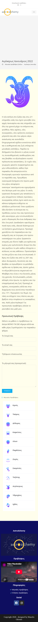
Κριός (15, 405)
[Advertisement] (19, 39)
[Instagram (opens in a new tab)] (20, 5)
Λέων (15, 441)
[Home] (2, 64)
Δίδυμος (16, 423)
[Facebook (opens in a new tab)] (18, 5)
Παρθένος (17, 450)
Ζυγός (15, 459)
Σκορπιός (17, 468)
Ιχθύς (15, 504)
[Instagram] (21, 602)
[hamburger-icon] (34, 12)
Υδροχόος (17, 495)
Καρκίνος (17, 432)
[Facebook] (16, 602)
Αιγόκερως (18, 486)
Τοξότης (16, 477)
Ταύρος (16, 414)
